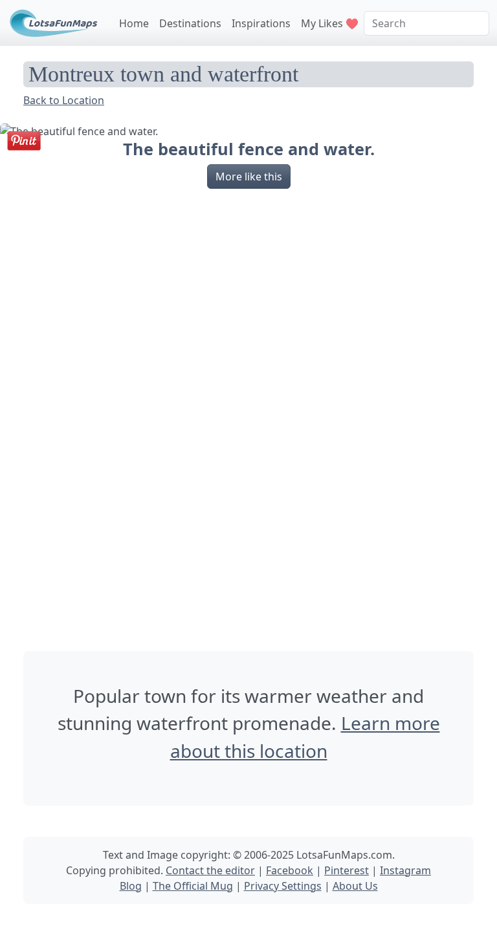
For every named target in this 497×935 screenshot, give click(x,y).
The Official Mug (193, 886)
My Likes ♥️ (330, 23)
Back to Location (63, 100)
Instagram (405, 870)
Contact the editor (210, 870)
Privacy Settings (283, 886)
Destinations (190, 23)
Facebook (289, 870)
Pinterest (346, 870)
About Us (355, 886)
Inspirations (261, 23)
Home (134, 23)
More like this (248, 176)
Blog (131, 886)
